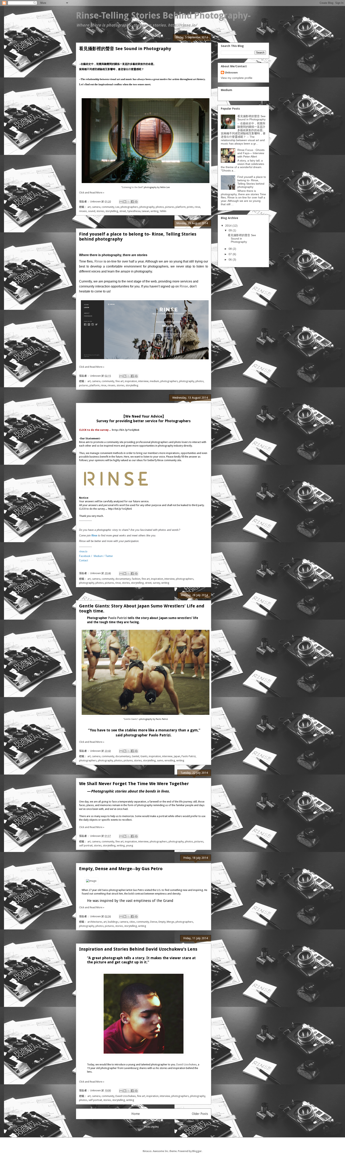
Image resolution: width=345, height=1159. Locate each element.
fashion (136, 578)
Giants (144, 756)
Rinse (98, 261)
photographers (129, 206)
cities (132, 921)
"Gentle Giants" (130, 719)
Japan (177, 756)
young (129, 845)
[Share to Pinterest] (136, 202)
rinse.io (83, 551)
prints (190, 206)
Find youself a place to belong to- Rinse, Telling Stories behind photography (251, 181)
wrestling (170, 760)
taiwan (145, 211)
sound (91, 211)
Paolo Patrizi (117, 618)
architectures (94, 921)
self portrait (86, 845)
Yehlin (163, 211)
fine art (119, 381)
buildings (113, 921)
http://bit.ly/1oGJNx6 (125, 429)
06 (231, 259)
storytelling (111, 211)
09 (231, 230)
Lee (117, 206)
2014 (228, 225)
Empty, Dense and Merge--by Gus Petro (121, 868)
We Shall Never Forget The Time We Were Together (134, 783)
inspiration (131, 381)
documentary (123, 578)
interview (143, 381)
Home (135, 1114)
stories (100, 211)
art (89, 206)
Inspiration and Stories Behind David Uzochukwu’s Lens (138, 949)
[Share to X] (129, 202)
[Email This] (121, 202)
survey (156, 582)
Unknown (231, 72)
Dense (153, 921)
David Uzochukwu (186, 1064)
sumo (160, 760)
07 (231, 254)
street (122, 211)
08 (231, 248)
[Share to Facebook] (132, 202)
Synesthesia (134, 211)
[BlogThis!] (125, 202)
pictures (169, 206)
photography (147, 206)
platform (180, 206)
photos (160, 206)
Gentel (135, 756)
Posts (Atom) (151, 1126)
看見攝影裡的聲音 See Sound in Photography (125, 48)
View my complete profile (236, 77)
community (108, 206)
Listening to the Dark (132, 187)
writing (155, 211)
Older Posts (200, 1114)
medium (154, 381)
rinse (197, 206)
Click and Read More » (91, 192)
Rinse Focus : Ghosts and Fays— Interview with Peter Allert (251, 153)
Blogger (197, 1151)
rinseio (83, 211)
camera (96, 206)
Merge (170, 921)
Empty (162, 921)
